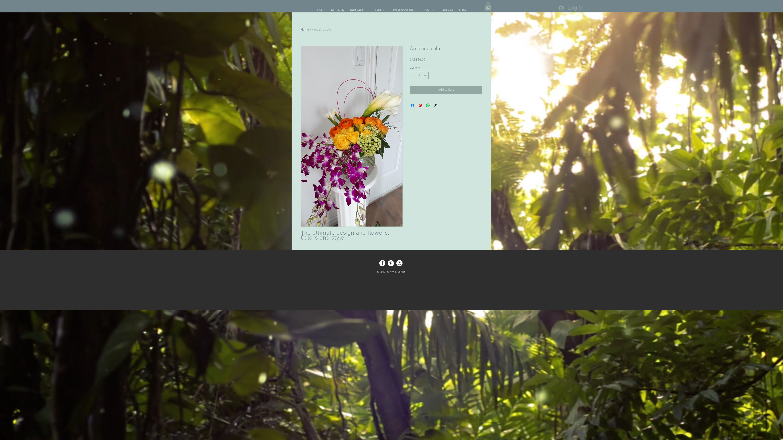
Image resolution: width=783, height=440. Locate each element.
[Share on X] (435, 105)
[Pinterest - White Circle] (391, 263)
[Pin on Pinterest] (420, 105)
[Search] (487, 6)
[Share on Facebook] (412, 105)
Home (305, 30)
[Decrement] (413, 75)
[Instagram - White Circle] (399, 263)
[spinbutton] (419, 75)
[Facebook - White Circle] (382, 263)
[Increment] (425, 75)
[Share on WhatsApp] (428, 105)
